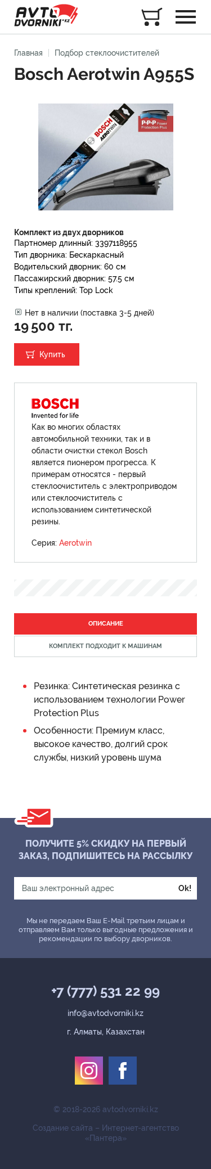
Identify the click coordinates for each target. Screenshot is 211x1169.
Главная (28, 52)
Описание (105, 623)
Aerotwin (75, 542)
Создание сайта (63, 1127)
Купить (52, 354)
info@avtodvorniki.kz (105, 1013)
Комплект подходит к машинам (105, 646)
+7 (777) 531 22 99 (105, 991)
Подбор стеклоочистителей (107, 52)
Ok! (184, 888)
